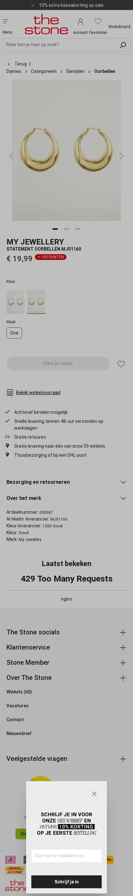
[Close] (94, 794)
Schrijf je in (67, 881)
